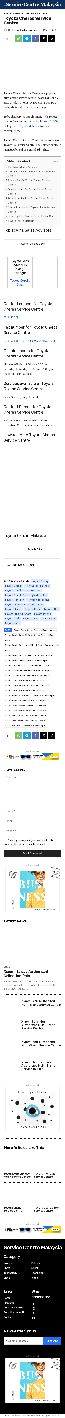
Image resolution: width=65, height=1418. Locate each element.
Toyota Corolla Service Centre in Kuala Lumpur (26, 660)
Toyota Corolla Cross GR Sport (23, 590)
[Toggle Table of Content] (53, 161)
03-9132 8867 (12, 341)
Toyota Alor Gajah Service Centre (45, 1175)
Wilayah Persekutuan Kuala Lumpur (30, 13)
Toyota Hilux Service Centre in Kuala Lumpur (25, 700)
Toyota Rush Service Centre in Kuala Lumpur (25, 710)
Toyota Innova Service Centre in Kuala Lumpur (26, 705)
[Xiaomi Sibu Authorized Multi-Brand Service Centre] (11, 1006)
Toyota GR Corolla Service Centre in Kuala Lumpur (28, 670)
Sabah (7, 967)
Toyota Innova (42, 613)
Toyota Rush (12, 618)
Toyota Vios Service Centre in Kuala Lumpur (25, 720)
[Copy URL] (51, 38)
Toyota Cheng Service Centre (13, 1209)
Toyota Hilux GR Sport (18, 613)
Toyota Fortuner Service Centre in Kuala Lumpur (27, 665)
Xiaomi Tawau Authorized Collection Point (26, 973)
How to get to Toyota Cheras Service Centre (32, 216)
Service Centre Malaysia (24, 30)
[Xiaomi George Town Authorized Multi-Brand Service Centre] (11, 1068)
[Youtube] (33, 1318)
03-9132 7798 (50, 121)
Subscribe (52, 1340)
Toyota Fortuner (14, 599)
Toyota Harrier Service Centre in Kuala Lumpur (26, 685)
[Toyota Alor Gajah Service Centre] (48, 1161)
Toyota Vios (48, 618)
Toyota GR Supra (15, 604)
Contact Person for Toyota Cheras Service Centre (31, 209)
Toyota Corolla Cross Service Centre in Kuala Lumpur (29, 655)
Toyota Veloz (30, 618)
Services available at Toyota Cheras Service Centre (31, 200)
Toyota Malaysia (29, 126)
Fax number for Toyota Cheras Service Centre (29, 182)
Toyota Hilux (51, 609)
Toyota (7, 13)
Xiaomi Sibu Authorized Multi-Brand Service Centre (41, 1002)
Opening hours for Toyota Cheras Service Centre (30, 191)
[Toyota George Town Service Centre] (48, 1195)
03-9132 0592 (29, 341)
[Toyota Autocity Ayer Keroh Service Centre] (17, 1161)
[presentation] (32, 244)
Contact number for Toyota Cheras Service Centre (31, 173)
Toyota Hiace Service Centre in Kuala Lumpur (25, 690)
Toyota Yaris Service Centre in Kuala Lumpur (25, 725)
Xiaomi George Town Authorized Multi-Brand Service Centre (38, 1066)
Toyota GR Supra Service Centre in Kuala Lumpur (27, 675)
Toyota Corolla (13, 585)
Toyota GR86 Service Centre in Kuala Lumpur (25, 680)
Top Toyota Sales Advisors (22, 166)
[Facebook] (35, 38)
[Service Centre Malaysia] (6, 30)
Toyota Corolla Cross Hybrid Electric (26, 595)
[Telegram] (27, 38)
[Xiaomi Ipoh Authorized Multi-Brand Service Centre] (11, 1047)
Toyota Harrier (13, 609)
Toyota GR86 (35, 604)
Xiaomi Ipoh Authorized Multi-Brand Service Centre (41, 1043)
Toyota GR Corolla (38, 599)
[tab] (32, 244)
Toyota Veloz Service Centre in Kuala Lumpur (25, 715)
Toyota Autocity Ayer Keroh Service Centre (17, 1175)
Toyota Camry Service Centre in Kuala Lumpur (34, 630)
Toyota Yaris (12, 623)
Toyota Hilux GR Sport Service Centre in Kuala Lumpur (30, 695)
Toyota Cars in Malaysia (21, 220)
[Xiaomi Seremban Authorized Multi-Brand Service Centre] (11, 1027)
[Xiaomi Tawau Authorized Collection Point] (32, 944)
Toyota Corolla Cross (20, 282)
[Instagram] (33, 1308)
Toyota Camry (40, 581)
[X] (43, 38)
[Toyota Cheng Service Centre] (17, 1195)
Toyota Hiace (33, 609)
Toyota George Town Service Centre (47, 1209)
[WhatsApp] (18, 38)
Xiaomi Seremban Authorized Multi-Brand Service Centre (38, 1025)
